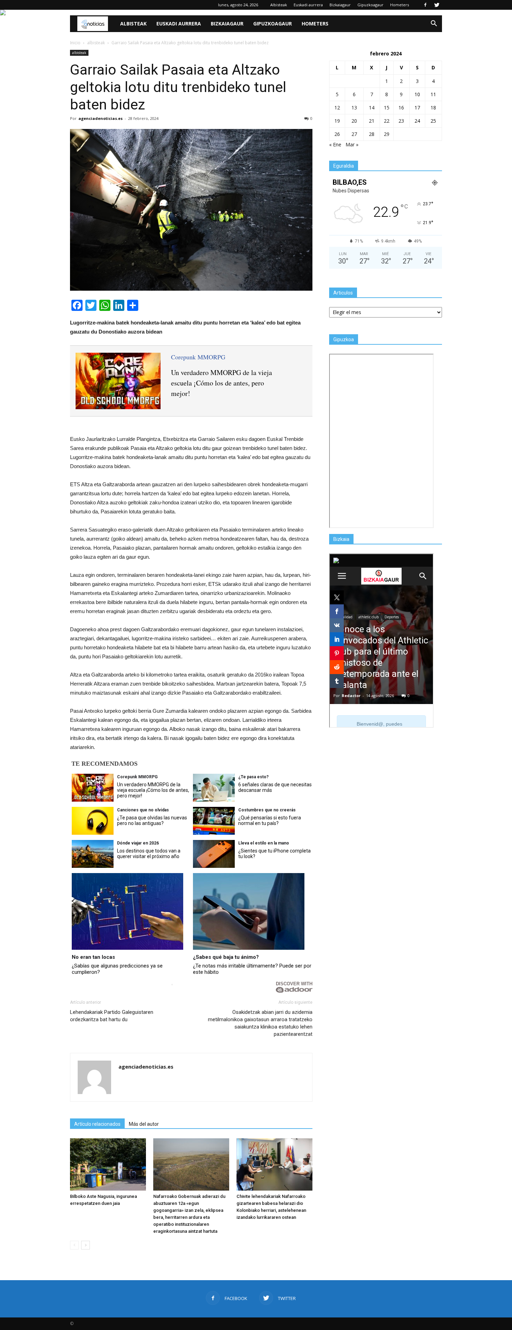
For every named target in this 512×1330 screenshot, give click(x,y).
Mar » (352, 144)
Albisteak (278, 4)
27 (354, 134)
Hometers (399, 4)
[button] (433, 23)
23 (401, 120)
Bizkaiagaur (340, 4)
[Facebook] (425, 5)
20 (354, 120)
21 (371, 120)
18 (433, 107)
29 (386, 134)
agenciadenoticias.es (100, 118)
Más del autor (144, 1124)
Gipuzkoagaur (370, 4)
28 (371, 134)
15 (386, 107)
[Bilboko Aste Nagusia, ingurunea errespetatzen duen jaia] (108, 1164)
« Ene (335, 144)
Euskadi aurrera (308, 4)
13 (354, 107)
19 (337, 120)
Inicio (75, 43)
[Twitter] (437, 5)
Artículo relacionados (97, 1124)
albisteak (79, 52)
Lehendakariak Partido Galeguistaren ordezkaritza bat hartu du (111, 1016)
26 (337, 134)
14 (371, 107)
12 (337, 107)
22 (386, 120)
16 (401, 107)
